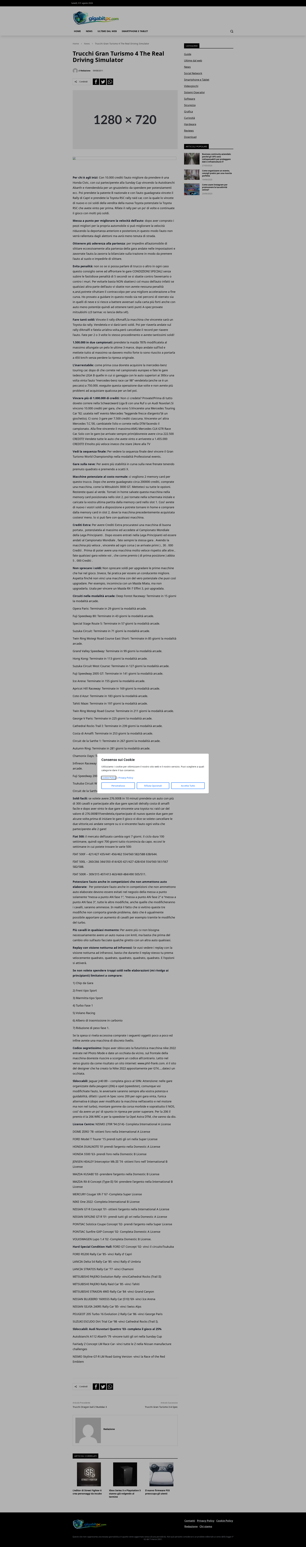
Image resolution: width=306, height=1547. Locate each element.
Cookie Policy (108, 777)
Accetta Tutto (188, 785)
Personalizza (118, 785)
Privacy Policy (125, 777)
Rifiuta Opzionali (153, 785)
